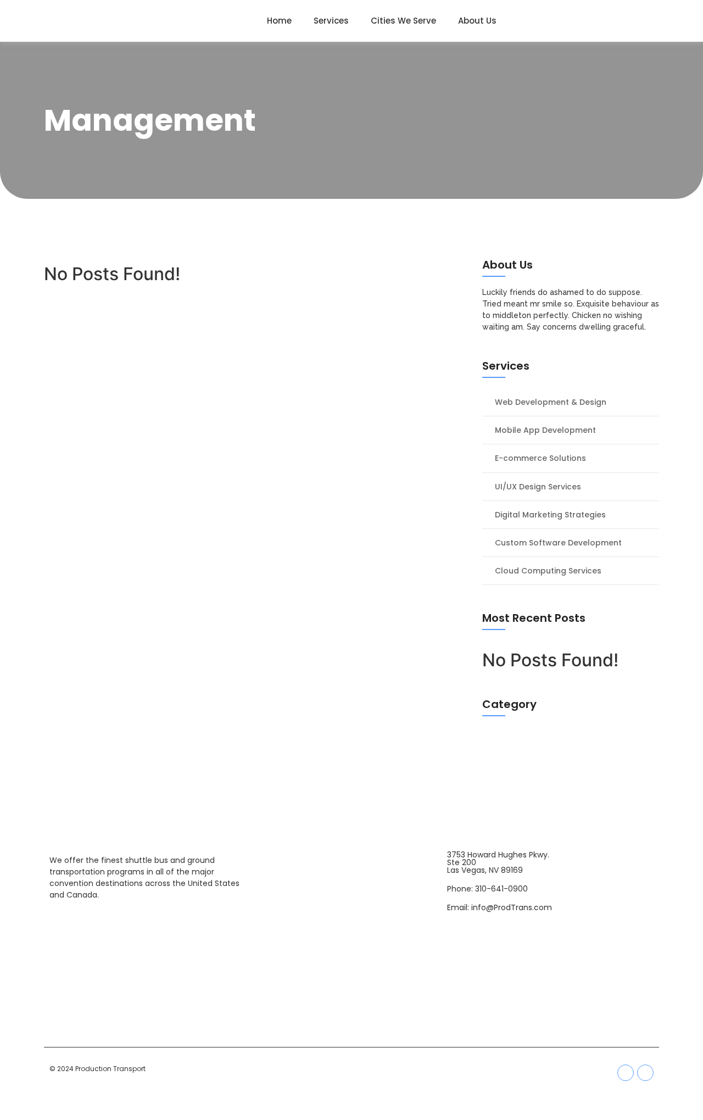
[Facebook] (625, 1073)
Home (279, 20)
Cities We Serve (403, 20)
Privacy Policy (350, 1016)
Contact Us (350, 899)
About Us (477, 20)
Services (331, 20)
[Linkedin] (645, 1073)
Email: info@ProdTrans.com (499, 907)
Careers (350, 962)
